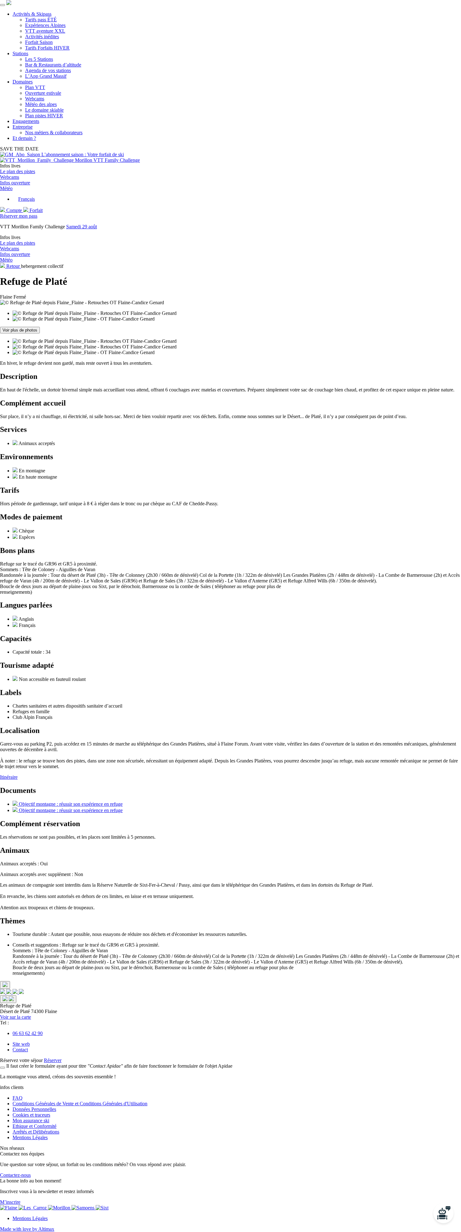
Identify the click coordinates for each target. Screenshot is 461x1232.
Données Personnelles (34, 1109)
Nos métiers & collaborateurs (53, 132)
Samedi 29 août (81, 226)
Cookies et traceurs (31, 1115)
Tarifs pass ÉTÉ (41, 19)
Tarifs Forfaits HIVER (47, 47)
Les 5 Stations (39, 59)
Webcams (34, 98)
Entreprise (23, 127)
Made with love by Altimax (27, 1229)
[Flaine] (9, 1207)
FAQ (18, 1098)
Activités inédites (42, 36)
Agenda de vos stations (48, 70)
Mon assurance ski (31, 1120)
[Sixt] (102, 1207)
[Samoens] (84, 1207)
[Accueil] (8, 3)
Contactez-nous (15, 1175)
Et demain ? (24, 138)
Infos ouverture (15, 182)
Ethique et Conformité (34, 1126)
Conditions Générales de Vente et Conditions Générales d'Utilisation (80, 1103)
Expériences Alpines (45, 25)
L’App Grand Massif (45, 76)
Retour (13, 266)
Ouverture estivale (43, 93)
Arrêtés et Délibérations (36, 1131)
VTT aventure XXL (45, 31)
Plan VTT (35, 87)
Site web (21, 1044)
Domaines (23, 81)
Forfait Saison (39, 42)
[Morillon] (60, 1207)
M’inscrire (10, 1202)
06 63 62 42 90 (28, 1033)
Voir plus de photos (20, 330)
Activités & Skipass (32, 14)
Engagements (26, 121)
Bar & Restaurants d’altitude (53, 64)
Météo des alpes (41, 104)
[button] (24, 199)
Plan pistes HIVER (44, 115)
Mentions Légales (30, 1137)
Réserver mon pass (18, 216)
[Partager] (5, 985)
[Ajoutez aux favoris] (8, 999)
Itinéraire (9, 777)
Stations (20, 53)
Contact (20, 1049)
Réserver (52, 1060)
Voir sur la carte (15, 1017)
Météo (6, 188)
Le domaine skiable (44, 110)
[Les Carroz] (33, 1207)
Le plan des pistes (17, 171)
